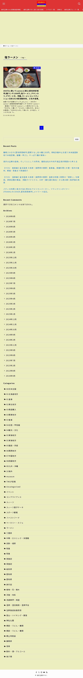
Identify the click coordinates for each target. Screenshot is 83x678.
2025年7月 (10, 283)
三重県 (9, 533)
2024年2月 (10, 339)
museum (10, 476)
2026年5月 (10, 231)
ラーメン (10, 528)
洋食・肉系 (11, 595)
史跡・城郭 (11, 543)
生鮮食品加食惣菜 (14, 610)
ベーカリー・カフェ (14, 522)
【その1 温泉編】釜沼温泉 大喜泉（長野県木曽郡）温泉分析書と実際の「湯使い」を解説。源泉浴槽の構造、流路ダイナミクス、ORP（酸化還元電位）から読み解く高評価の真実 (41, 180)
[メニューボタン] (4, 4)
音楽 (8, 646)
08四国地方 (11, 461)
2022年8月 (10, 370)
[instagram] (41, 672)
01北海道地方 (12, 394)
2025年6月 (10, 288)
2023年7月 (10, 360)
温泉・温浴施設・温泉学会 (17, 605)
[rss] (47, 672)
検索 (77, 139)
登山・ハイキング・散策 (16, 615)
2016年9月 (10, 376)
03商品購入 (11, 409)
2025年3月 (10, 303)
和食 (8, 548)
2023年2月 (10, 365)
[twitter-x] (39, 672)
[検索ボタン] (79, 4)
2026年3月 (10, 242)
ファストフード (13, 517)
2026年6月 (10, 226)
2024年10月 (11, 329)
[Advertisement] (41, 28)
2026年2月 (10, 247)
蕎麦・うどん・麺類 (14, 625)
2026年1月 (10, 252)
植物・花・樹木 (13, 589)
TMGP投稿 (11, 481)
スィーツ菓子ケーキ (14, 507)
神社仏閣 (10, 620)
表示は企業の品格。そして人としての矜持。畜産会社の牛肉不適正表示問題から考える (40, 161)
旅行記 (9, 584)
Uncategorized (13, 486)
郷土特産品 (11, 636)
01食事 (9, 399)
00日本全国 (11, 389)
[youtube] (44, 672)
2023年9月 (10, 350)
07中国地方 (11, 456)
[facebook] (36, 672)
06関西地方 (11, 450)
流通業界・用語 (13, 600)
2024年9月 (10, 334)
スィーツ (10, 502)
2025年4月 (10, 298)
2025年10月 (11, 267)
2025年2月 (10, 309)
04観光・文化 (12, 430)
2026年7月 (10, 221)
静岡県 (9, 641)
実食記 (9, 558)
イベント (10, 492)
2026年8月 (10, 216)
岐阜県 (9, 569)
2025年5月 (10, 293)
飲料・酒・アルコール (15, 651)
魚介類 (9, 656)
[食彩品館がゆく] (41, 4)
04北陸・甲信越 (13, 425)
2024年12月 (11, 319)
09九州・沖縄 (12, 466)
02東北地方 (11, 404)
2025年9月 (10, 273)
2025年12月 (11, 257)
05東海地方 (11, 435)
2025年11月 (11, 262)
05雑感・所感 (12, 445)
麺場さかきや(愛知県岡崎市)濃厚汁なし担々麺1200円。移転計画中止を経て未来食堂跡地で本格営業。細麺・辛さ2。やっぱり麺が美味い (40, 153)
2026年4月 (10, 237)
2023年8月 (10, 355)
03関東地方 (11, 414)
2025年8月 (10, 278)
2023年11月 (11, 345)
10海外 (9, 471)
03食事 (9, 419)
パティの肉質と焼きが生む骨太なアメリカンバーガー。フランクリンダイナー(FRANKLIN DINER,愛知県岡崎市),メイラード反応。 (36, 190)
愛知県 (9, 574)
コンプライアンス (14, 497)
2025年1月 (10, 314)
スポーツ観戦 (12, 512)
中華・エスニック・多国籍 (17, 538)
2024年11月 (11, 324)
